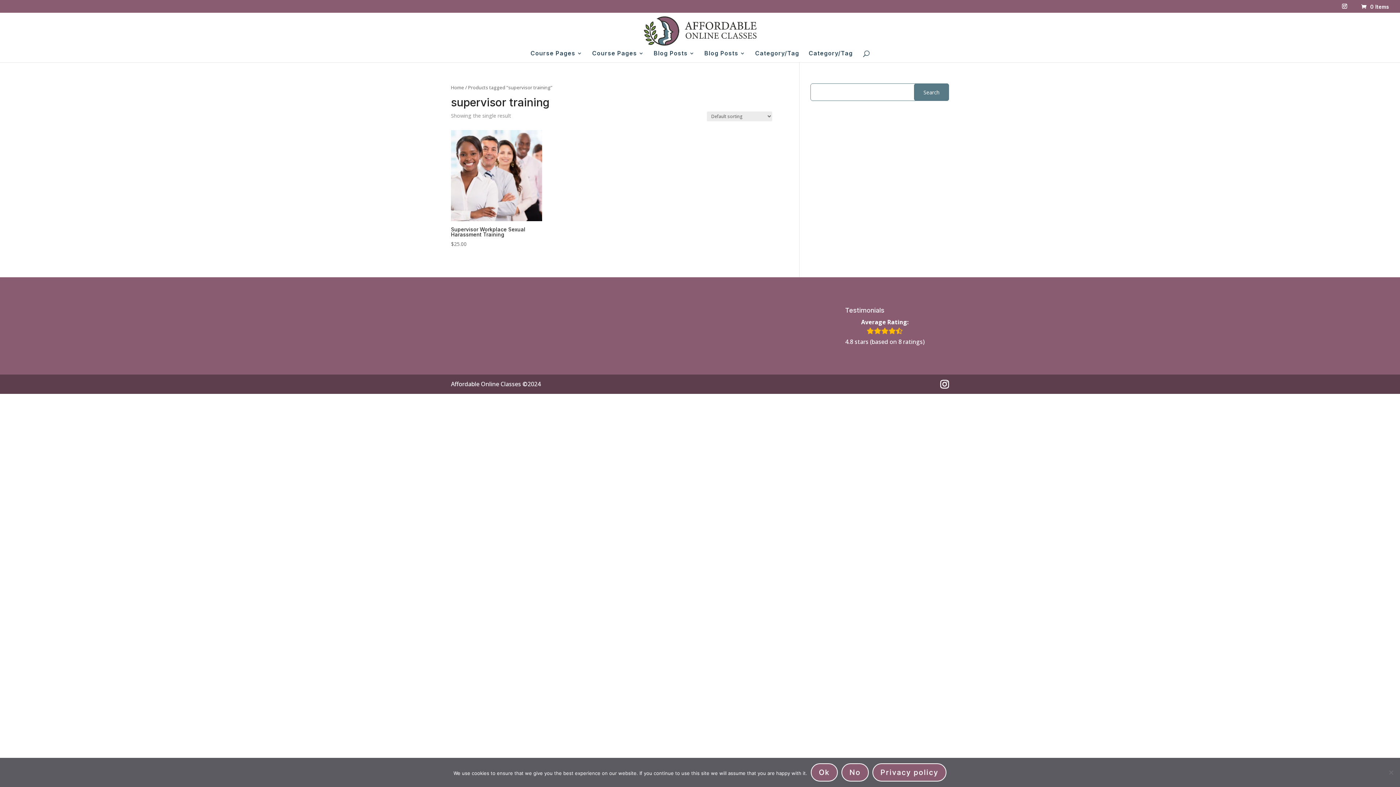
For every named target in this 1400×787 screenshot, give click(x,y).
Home (457, 87)
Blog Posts (671, 54)
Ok (824, 772)
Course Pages (552, 54)
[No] (1391, 772)
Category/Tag (777, 54)
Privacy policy (909, 772)
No (855, 772)
